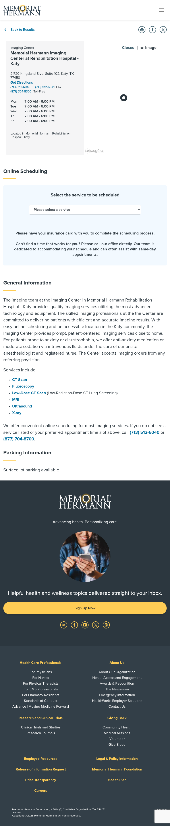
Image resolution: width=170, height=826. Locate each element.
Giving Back (117, 718)
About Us (117, 663)
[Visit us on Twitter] (96, 624)
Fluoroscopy (23, 386)
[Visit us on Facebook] (75, 624)
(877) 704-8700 (21, 91)
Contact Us (117, 707)
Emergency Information (117, 695)
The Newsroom (117, 689)
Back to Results (22, 30)
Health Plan (117, 780)
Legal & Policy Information (117, 759)
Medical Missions (117, 733)
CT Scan (19, 379)
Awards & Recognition (117, 684)
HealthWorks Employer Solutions (117, 701)
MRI (15, 399)
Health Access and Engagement (117, 678)
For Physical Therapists (40, 684)
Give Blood (117, 745)
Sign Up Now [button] (85, 608)
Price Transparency (40, 780)
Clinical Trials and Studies (40, 727)
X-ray (16, 412)
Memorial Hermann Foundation (117, 769)
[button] (141, 29)
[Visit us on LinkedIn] (64, 624)
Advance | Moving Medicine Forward (40, 707)
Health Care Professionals (41, 663)
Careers (40, 790)
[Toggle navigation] (161, 9)
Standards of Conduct (40, 701)
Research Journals (41, 733)
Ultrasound (22, 406)
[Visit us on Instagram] (106, 624)
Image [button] (150, 47)
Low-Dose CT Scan (29, 392)
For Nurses (40, 678)
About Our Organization (117, 672)
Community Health (116, 727)
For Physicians (41, 672)
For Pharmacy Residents (40, 695)
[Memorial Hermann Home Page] (22, 9)
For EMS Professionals (41, 689)
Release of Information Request (41, 769)
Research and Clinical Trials (41, 718)
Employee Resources (40, 759)
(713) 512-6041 (45, 87)
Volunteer (117, 739)
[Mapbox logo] (94, 151)
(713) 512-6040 (20, 87)
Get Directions (21, 82)
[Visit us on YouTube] (85, 624)
